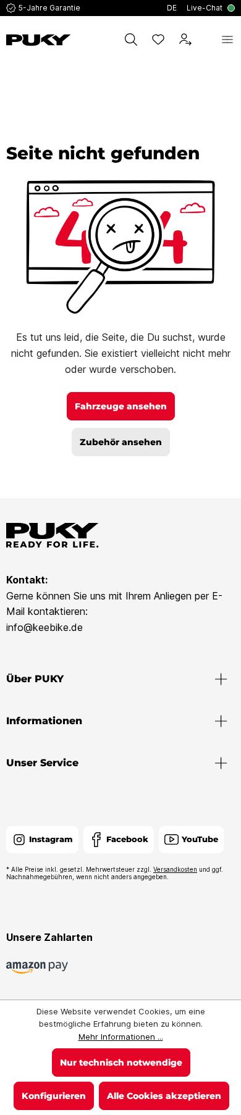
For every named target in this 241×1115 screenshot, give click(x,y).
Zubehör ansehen (121, 442)
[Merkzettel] (158, 39)
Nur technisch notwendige (121, 1062)
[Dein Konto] (185, 39)
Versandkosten (175, 869)
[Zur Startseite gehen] (38, 40)
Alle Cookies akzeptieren (164, 1095)
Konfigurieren (54, 1095)
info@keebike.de (44, 627)
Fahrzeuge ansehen (121, 406)
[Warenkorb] (206, 39)
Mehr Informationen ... (120, 1037)
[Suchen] (131, 39)
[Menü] (227, 39)
